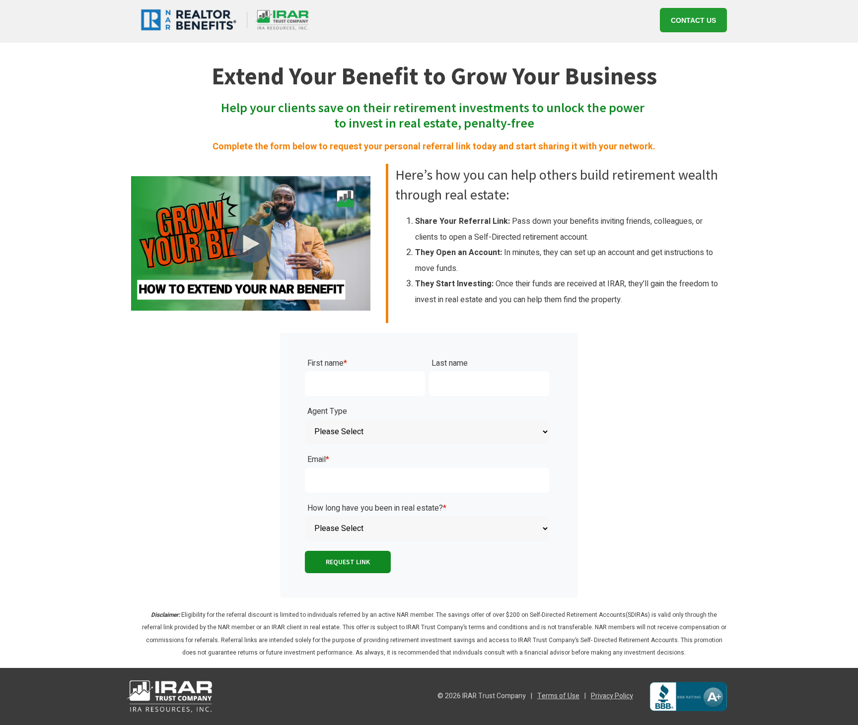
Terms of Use (558, 696)
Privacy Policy (612, 696)
